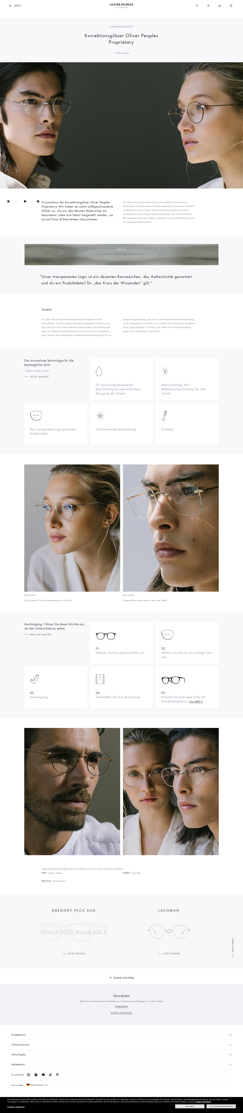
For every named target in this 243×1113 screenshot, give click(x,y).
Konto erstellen (121, 1013)
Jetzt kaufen (39, 377)
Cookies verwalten (15, 1107)
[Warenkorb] (231, 5)
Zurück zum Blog (123, 977)
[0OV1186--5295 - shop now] (73, 931)
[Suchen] (197, 5)
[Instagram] (45, 201)
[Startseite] (121, 5)
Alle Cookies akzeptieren (221, 1106)
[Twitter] (30, 201)
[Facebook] (15, 201)
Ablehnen (190, 1106)
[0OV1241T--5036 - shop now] (169, 931)
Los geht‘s (196, 701)
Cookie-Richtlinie (203, 1102)
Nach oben (233, 945)
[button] (15, 5)
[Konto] (220, 5)
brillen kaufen (40, 634)
